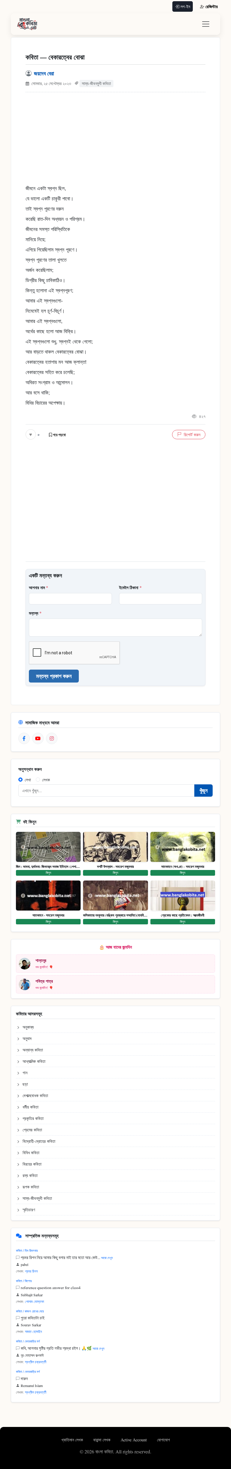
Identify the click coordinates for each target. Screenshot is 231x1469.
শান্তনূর (40, 960)
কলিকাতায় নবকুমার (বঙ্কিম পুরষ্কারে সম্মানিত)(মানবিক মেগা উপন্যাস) (115, 915)
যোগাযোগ (163, 1440)
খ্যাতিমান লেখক (72, 1440)
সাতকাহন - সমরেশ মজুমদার (48, 915)
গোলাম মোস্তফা (34, 1301)
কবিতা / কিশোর (24, 1281)
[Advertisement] (115, 141)
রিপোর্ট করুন (192, 434)
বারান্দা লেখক (102, 1440)
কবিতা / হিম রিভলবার (27, 1250)
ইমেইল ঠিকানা (130, 587)
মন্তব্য (35, 613)
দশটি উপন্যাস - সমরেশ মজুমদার (115, 866)
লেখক (46, 780)
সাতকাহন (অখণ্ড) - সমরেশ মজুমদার (182, 866)
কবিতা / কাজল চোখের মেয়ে (30, 1311)
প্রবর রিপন (31, 1271)
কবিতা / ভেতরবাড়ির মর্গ (28, 1341)
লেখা (28, 780)
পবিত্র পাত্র (44, 981)
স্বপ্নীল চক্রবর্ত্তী (35, 1361)
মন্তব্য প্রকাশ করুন (54, 676)
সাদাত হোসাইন (33, 1331)
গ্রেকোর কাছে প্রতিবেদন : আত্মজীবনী (182, 915)
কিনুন (48, 872)
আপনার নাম (38, 587)
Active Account (134, 1440)
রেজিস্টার (211, 6)
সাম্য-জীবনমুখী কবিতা (96, 83)
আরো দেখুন (107, 1257)
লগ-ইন (185, 6)
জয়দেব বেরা (44, 73)
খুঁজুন (203, 790)
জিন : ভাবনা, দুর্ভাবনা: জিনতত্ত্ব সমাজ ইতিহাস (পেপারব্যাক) (48, 866)
